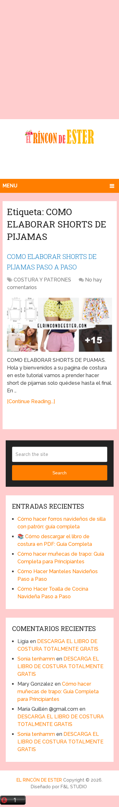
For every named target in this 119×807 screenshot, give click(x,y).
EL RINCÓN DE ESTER (39, 780)
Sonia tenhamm (36, 659)
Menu (10, 186)
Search (59, 472)
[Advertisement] (59, 59)
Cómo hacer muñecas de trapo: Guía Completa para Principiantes (58, 691)
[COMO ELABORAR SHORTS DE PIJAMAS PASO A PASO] (59, 325)
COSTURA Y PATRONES (42, 280)
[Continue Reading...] (31, 401)
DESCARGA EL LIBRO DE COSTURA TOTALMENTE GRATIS (60, 666)
